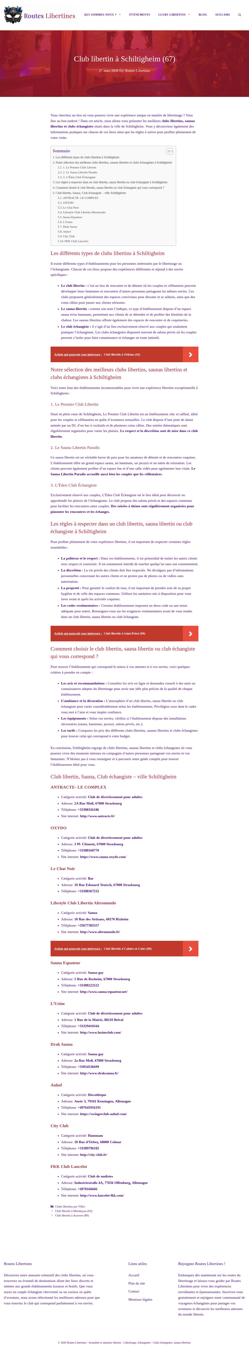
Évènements (139, 14)
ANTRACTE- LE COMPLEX (80, 197)
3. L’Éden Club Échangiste (79, 177)
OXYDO (68, 202)
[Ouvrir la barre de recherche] (239, 15)
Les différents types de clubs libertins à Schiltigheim (87, 157)
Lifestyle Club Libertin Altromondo (84, 212)
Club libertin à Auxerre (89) (72, 1215)
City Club (69, 236)
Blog (203, 14)
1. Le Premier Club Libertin (79, 167)
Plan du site (136, 1283)
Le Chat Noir (71, 207)
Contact (133, 1291)
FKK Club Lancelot (76, 241)
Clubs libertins (172, 14)
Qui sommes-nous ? (100, 14)
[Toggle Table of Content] (167, 151)
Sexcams (222, 14)
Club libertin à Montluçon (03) (73, 1211)
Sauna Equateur (72, 217)
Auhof (67, 231)
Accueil (133, 1275)
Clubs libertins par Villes (70, 1206)
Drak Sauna (70, 226)
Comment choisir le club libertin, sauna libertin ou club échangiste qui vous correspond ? (110, 187)
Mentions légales (140, 1299)
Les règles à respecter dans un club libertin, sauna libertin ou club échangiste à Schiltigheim (111, 182)
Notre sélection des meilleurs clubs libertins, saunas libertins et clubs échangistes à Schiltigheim (114, 162)
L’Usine (68, 222)
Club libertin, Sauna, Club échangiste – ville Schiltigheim (91, 193)
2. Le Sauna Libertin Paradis (80, 172)
